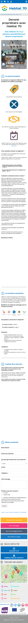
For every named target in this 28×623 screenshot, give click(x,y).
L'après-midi (6, 494)
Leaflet (12, 582)
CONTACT (11, 617)
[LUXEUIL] (16, 569)
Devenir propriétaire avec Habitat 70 (11, 14)
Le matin (5, 493)
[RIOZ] (12, 577)
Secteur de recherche (7, 453)
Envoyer (4, 506)
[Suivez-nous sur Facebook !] (11, 605)
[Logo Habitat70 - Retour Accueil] (14, 8)
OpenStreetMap (19, 582)
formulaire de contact (14, 558)
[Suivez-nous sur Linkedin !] (19, 605)
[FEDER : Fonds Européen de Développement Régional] (18, 610)
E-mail (3, 467)
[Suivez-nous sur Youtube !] (22, 605)
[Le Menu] (26, 1)
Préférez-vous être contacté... (10, 491)
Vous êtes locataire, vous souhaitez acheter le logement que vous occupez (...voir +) (12, 166)
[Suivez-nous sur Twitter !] (15, 605)
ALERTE (17, 617)
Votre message (5, 479)
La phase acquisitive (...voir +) (11, 327)
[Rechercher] (8, 1)
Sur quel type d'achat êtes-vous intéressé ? (13, 460)
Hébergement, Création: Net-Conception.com (14, 619)
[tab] (14, 166)
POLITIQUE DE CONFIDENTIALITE (19, 615)
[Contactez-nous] (1, 1)
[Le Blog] (5, 1)
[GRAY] (6, 577)
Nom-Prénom (5, 447)
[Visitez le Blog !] (26, 605)
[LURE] (18, 572)
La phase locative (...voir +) (10, 324)
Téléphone (4, 473)
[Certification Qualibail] (4, 610)
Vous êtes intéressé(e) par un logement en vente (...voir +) (14, 170)
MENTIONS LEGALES (6, 615)
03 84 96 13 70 (14, 551)
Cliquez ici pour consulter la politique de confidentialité (14, 512)
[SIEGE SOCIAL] (13, 573)
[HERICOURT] (21, 574)
